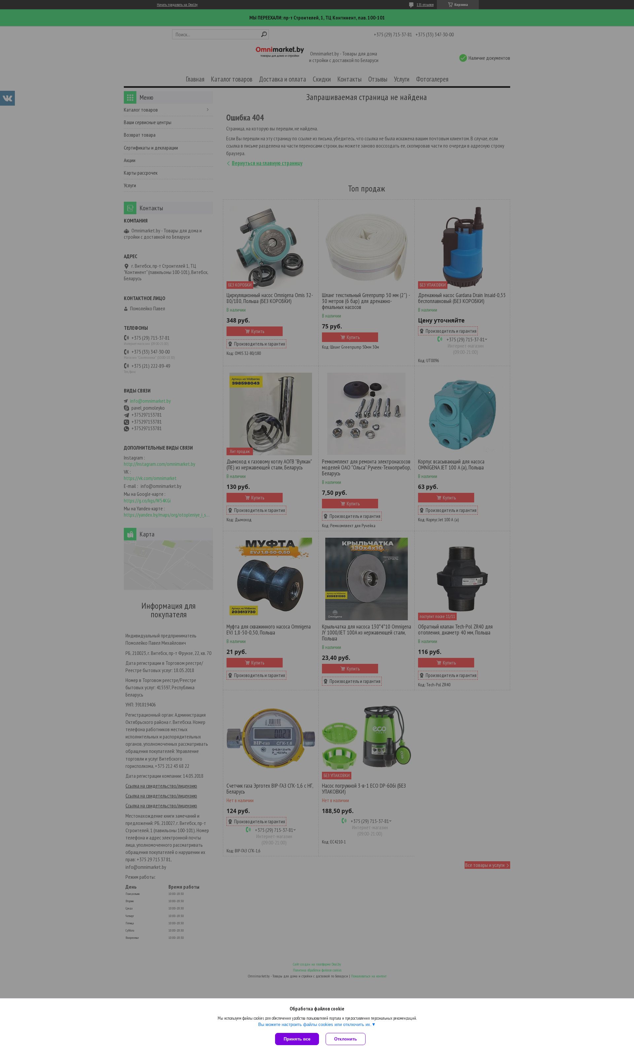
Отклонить (345, 1039)
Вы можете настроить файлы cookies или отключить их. (314, 1024)
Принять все (297, 1039)
